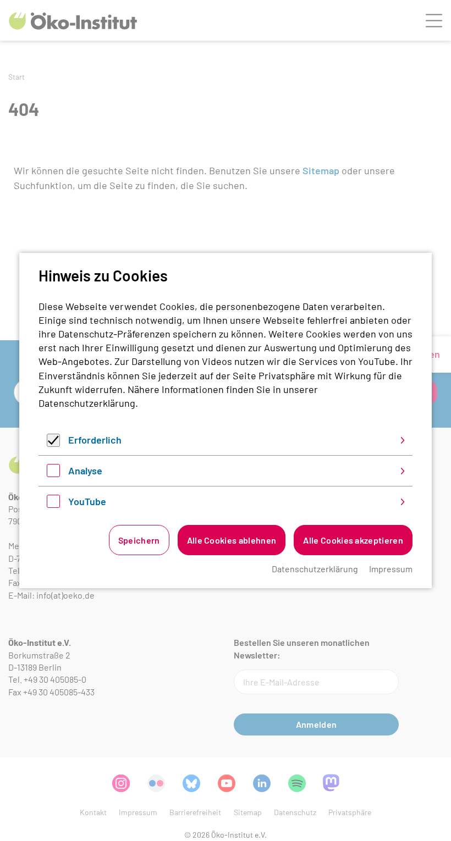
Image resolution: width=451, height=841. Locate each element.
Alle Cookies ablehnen (232, 540)
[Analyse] (53, 473)
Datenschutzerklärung (86, 403)
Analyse (85, 470)
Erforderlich (95, 440)
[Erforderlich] (53, 443)
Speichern (139, 540)
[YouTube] (53, 504)
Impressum (391, 568)
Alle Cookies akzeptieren (353, 540)
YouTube (87, 501)
